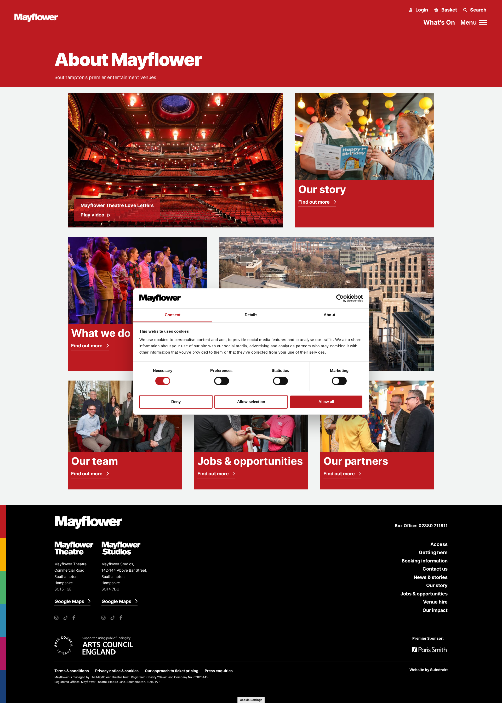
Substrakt (439, 669)
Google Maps (69, 601)
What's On (439, 22)
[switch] (221, 381)
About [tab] (329, 315)
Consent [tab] (172, 315)
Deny (176, 402)
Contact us (435, 569)
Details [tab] (251, 315)
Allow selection (251, 402)
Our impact (435, 610)
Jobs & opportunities (424, 593)
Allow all (326, 402)
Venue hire (435, 602)
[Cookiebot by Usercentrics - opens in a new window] (340, 298)
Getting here (433, 552)
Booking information (425, 560)
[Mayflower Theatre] (39, 17)
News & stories (431, 577)
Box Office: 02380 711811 (421, 525)
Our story (437, 585)
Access (439, 544)
